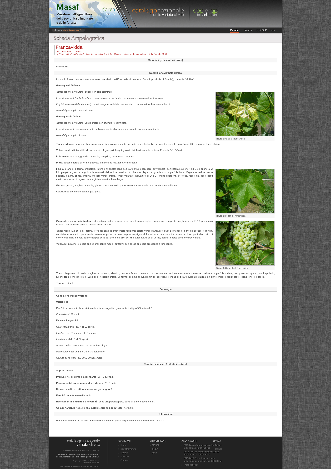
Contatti (124, 460)
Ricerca (124, 453)
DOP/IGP (125, 456)
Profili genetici (191, 465)
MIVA (154, 453)
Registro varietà (128, 449)
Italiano (218, 445)
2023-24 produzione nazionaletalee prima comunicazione (198, 446)
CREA (155, 449)
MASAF (155, 445)
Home (123, 445)
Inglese (218, 449)
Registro (58, 30)
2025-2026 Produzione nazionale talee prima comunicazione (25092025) (203, 459)
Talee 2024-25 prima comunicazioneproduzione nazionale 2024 (201, 453)
